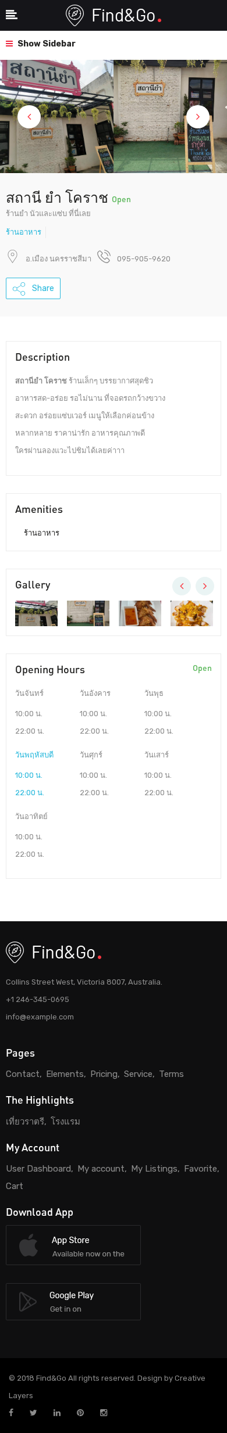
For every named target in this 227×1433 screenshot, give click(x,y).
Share (42, 288)
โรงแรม (65, 1121)
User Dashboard (38, 1168)
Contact (23, 1074)
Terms (171, 1074)
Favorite (200, 1168)
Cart (14, 1186)
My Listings (154, 1168)
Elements (65, 1074)
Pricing (104, 1074)
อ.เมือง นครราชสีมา (58, 258)
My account (101, 1168)
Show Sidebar (46, 44)
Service (138, 1074)
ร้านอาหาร (23, 232)
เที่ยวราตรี (25, 1121)
